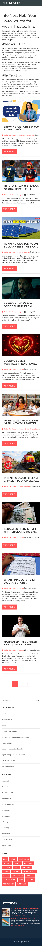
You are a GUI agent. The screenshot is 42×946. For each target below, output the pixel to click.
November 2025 (7, 793)
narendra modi (29, 871)
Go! (38, 700)
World (21, 369)
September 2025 (8, 804)
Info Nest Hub (12, 3)
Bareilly (30, 876)
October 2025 (7, 798)
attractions (8, 884)
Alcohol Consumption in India (12, 749)
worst (6, 871)
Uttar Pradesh (9, 880)
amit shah (26, 867)
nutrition (28, 863)
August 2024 (6, 810)
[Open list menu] (38, 3)
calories (6, 863)
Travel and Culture (8, 760)
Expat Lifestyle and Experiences (13, 755)
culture (30, 880)
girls (16, 867)
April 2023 (5, 828)
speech (6, 876)
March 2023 (6, 833)
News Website (24, 252)
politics (16, 871)
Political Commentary (27, 135)
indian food (24, 859)
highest (17, 863)
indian (13, 859)
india (5, 859)
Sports (21, 195)
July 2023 (5, 822)
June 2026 (5, 781)
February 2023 (7, 839)
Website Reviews (8, 766)
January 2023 (6, 845)
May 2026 (5, 787)
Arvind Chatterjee (9, 135)
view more (9, 152)
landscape (21, 884)
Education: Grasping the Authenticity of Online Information (24, 909)
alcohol (6, 867)
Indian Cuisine (7, 743)
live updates (18, 876)
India (21, 880)
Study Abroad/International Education (16, 737)
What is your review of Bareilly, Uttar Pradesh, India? (24, 918)
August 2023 (6, 816)
